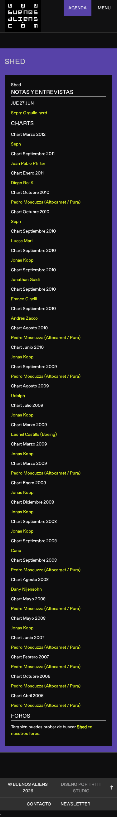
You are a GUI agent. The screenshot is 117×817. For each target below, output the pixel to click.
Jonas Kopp (22, 260)
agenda (77, 8)
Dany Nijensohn (26, 589)
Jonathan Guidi (25, 279)
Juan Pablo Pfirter (28, 163)
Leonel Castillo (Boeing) (34, 434)
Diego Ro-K (22, 182)
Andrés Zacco (24, 318)
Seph (16, 144)
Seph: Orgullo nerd (29, 113)
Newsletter (75, 804)
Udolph (18, 395)
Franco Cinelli (24, 299)
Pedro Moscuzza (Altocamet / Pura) (45, 202)
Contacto (39, 804)
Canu (16, 550)
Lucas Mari (21, 241)
